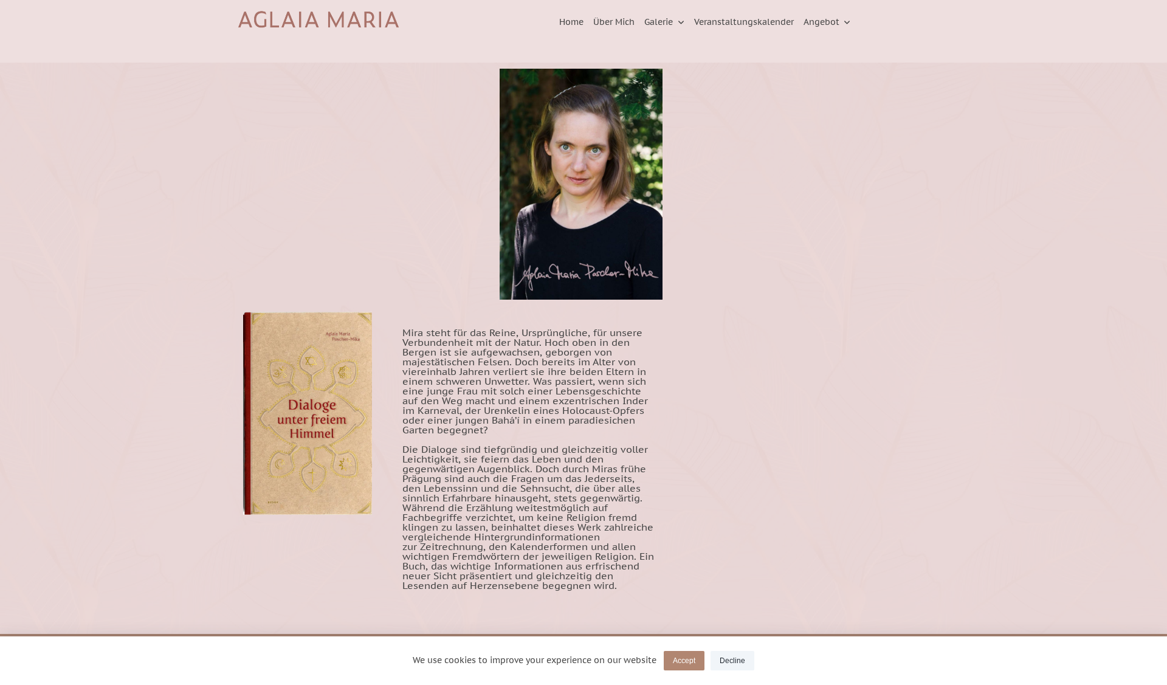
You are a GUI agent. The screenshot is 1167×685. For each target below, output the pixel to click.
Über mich (614, 21)
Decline (732, 660)
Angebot (821, 21)
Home (571, 21)
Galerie (658, 21)
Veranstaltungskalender (744, 21)
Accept (684, 660)
